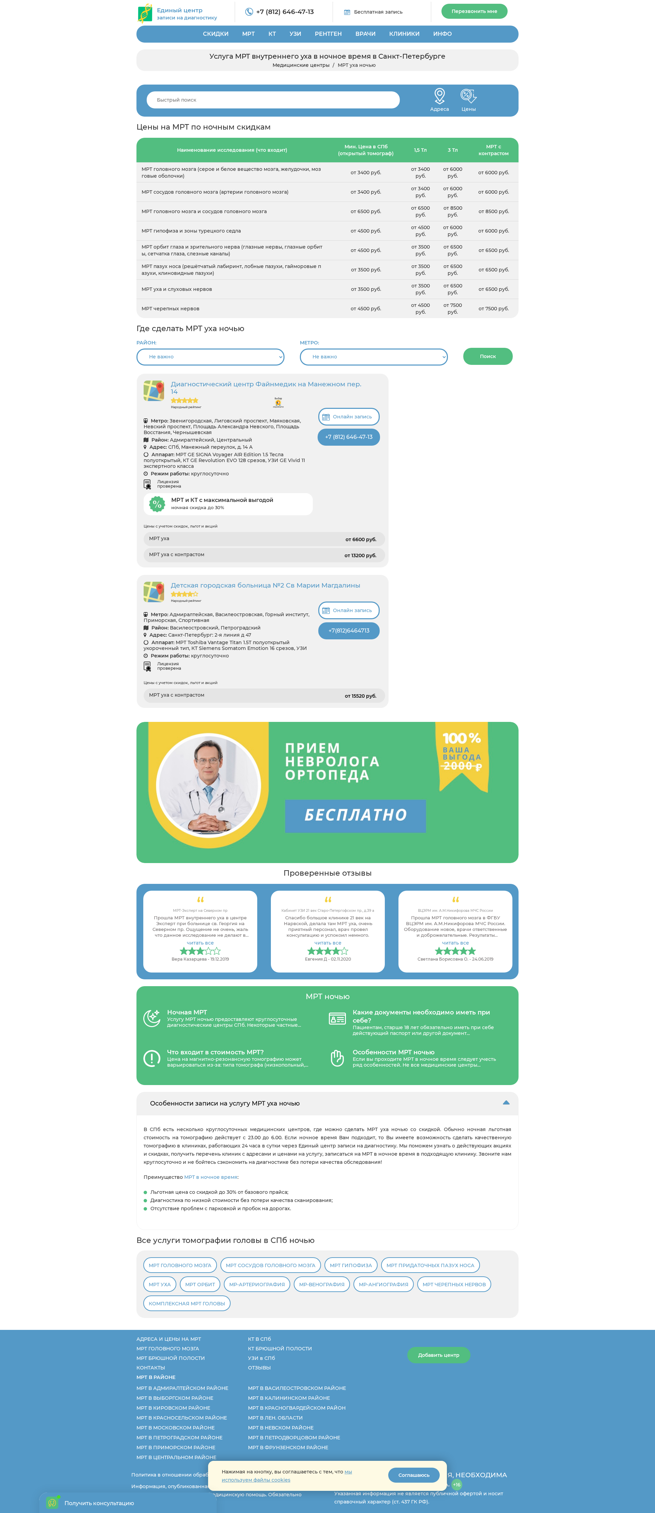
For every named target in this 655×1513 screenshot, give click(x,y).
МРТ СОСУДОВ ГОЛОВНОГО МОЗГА (271, 1265)
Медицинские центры (301, 65)
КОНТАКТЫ (150, 1368)
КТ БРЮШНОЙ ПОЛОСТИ (280, 1349)
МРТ (248, 34)
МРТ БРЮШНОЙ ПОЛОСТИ (170, 1358)
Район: (146, 343)
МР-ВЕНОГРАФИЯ (322, 1284)
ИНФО (442, 34)
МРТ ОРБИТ (200, 1284)
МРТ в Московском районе (175, 1428)
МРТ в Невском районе (281, 1428)
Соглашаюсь (414, 1475)
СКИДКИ (216, 34)
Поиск (488, 356)
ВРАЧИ (365, 34)
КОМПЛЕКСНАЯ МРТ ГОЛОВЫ (187, 1304)
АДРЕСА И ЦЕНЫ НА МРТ (168, 1339)
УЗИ (295, 34)
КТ (272, 34)
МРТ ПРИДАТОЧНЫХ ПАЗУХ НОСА (431, 1265)
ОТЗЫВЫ (259, 1368)
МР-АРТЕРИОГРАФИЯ (257, 1284)
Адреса (439, 107)
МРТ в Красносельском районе (181, 1418)
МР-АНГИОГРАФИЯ (383, 1284)
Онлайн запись (352, 417)
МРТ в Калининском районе (289, 1398)
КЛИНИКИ (404, 34)
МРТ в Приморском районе (175, 1447)
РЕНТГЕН (328, 34)
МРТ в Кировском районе (173, 1408)
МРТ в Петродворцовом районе (294, 1438)
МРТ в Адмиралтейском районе (182, 1388)
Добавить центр (439, 1355)
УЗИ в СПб (261, 1358)
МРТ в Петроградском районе (179, 1438)
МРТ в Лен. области (275, 1418)
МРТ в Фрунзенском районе (288, 1447)
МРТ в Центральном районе (176, 1457)
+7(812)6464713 (349, 630)
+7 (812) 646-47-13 (285, 12)
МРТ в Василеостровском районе (297, 1388)
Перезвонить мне (474, 11)
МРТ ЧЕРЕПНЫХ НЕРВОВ (454, 1284)
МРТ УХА (160, 1284)
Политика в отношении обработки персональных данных (205, 1475)
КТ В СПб (259, 1339)
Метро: (309, 343)
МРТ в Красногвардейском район (297, 1408)
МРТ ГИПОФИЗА (351, 1265)
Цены (469, 107)
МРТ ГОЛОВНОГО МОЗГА (180, 1265)
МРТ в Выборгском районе (174, 1398)
